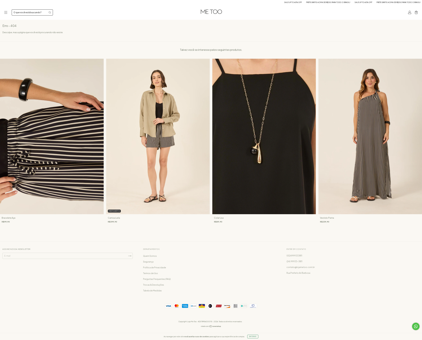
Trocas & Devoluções (153, 285)
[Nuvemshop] (211, 326)
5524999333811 (294, 255)
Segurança (148, 262)
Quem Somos (150, 256)
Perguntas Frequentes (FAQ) (157, 279)
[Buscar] (50, 12)
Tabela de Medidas (152, 290)
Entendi (252, 336)
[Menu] (5, 13)
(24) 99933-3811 (294, 261)
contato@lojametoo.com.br (300, 267)
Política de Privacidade (154, 267)
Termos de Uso (150, 273)
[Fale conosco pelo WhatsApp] (416, 326)
